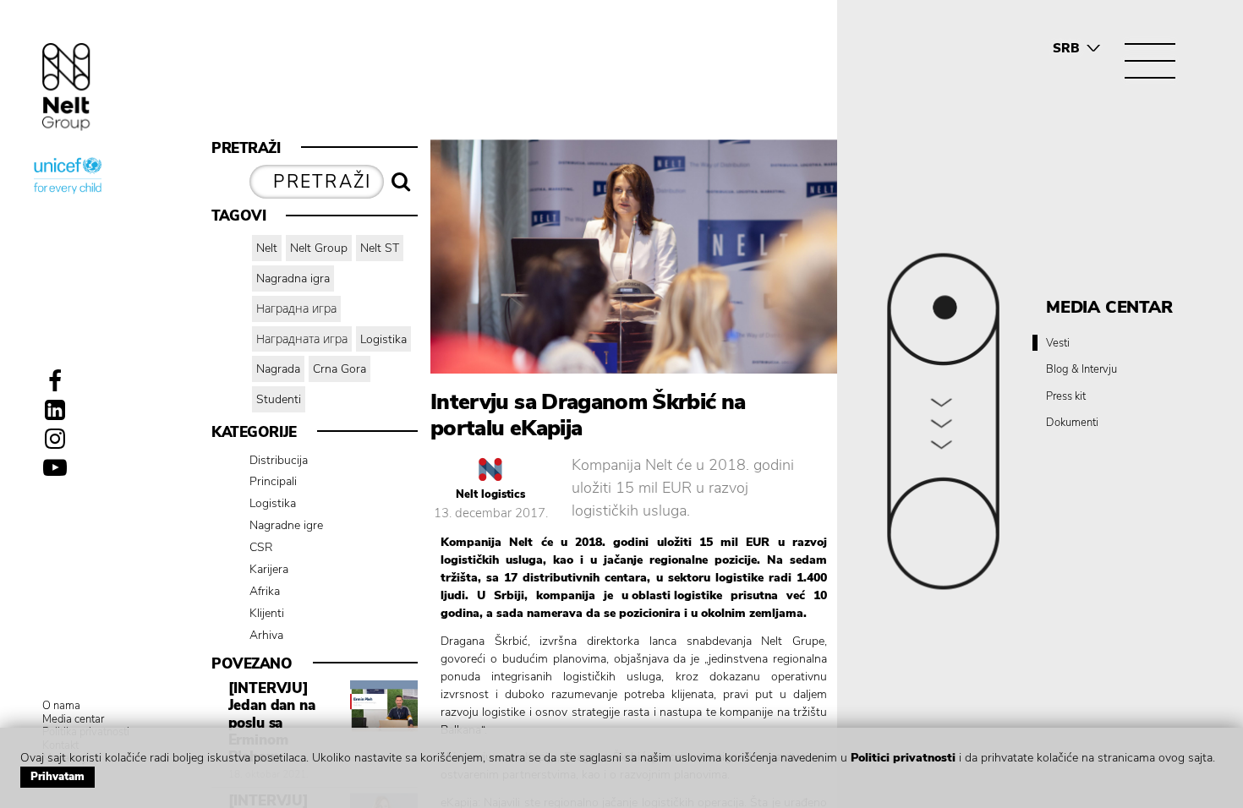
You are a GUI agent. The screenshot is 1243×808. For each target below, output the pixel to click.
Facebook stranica (55, 381)
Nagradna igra (293, 278)
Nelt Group (319, 248)
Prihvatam (57, 776)
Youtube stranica (55, 467)
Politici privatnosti (903, 758)
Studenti (278, 399)
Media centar (73, 720)
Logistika (383, 339)
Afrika (264, 591)
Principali (273, 481)
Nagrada (278, 369)
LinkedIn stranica (55, 410)
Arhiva (266, 635)
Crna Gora (339, 369)
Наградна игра (296, 309)
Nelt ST (379, 248)
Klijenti (266, 613)
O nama (61, 706)
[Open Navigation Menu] (1150, 61)
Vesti (1058, 344)
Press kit (1066, 397)
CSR (261, 547)
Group (66, 86)
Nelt (266, 248)
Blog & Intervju (1081, 370)
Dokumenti (1072, 423)
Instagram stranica (55, 438)
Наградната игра (302, 339)
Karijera (268, 569)
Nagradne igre (286, 525)
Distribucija (278, 460)
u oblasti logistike (672, 595)
